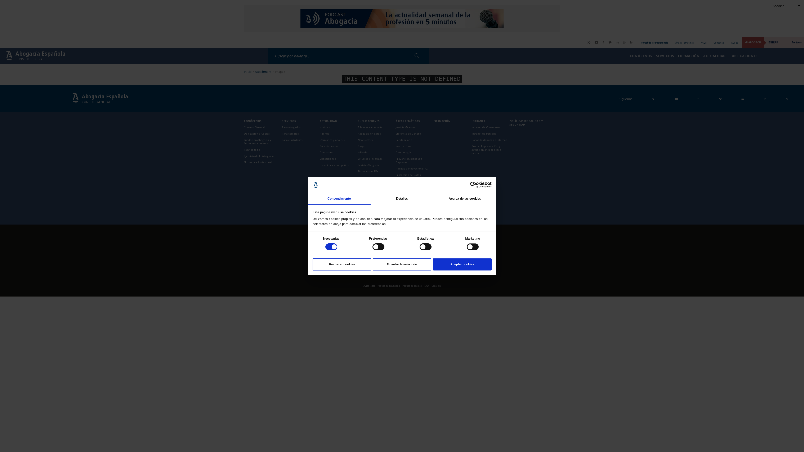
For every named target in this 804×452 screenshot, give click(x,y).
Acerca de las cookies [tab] (465, 198)
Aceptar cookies (462, 264)
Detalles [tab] (402, 198)
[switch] (378, 247)
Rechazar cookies (342, 264)
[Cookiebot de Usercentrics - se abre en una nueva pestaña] (473, 185)
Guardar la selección (402, 264)
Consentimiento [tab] (339, 198)
